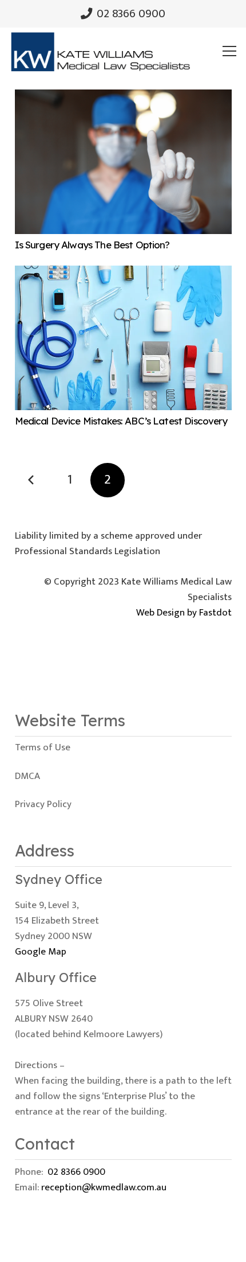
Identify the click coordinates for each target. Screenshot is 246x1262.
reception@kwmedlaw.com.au (103, 1187)
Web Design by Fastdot (184, 613)
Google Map (40, 952)
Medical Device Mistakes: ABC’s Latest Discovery (121, 421)
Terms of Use (42, 747)
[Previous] (32, 480)
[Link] (100, 51)
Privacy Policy (43, 804)
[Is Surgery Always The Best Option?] (123, 97)
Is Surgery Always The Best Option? (92, 245)
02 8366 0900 (76, 1172)
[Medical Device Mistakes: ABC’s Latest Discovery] (123, 273)
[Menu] (229, 51)
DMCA (27, 776)
